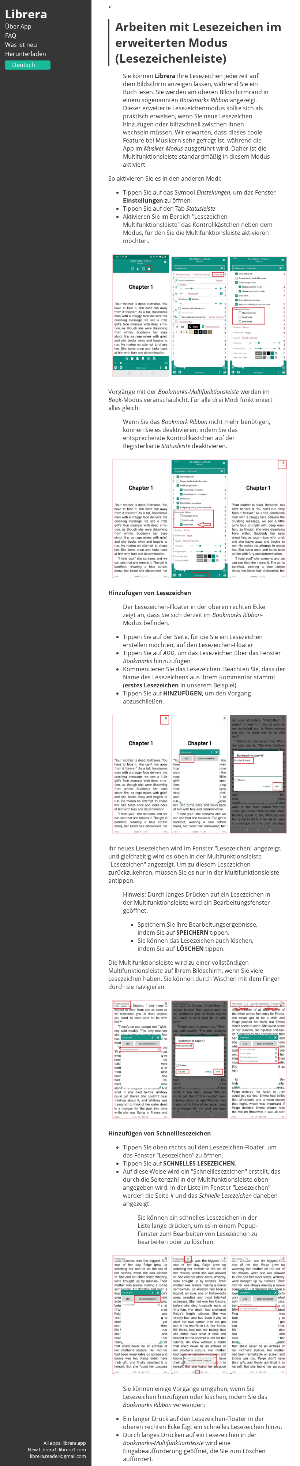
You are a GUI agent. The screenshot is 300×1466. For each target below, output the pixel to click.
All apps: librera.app (65, 1443)
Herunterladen (25, 54)
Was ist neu (21, 45)
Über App (18, 26)
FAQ (10, 36)
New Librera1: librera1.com (57, 1449)
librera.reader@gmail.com (58, 1456)
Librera (26, 14)
